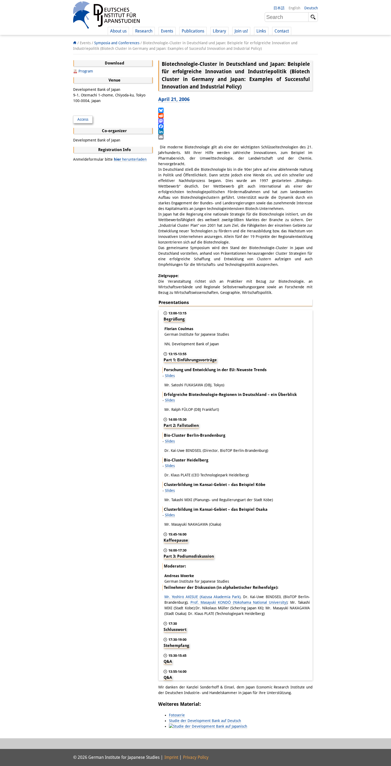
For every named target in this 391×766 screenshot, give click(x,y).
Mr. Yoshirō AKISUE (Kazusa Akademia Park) (202, 597)
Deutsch (311, 8)
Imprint (171, 757)
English (294, 8)
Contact (281, 31)
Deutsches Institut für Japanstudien (106, 16)
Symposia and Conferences (116, 43)
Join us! (241, 31)
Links (261, 31)
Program (85, 71)
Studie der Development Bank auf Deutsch (205, 721)
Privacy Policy (196, 757)
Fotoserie (177, 715)
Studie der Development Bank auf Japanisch (210, 726)
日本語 (279, 8)
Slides (170, 376)
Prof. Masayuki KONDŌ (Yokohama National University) (238, 602)
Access (82, 119)
